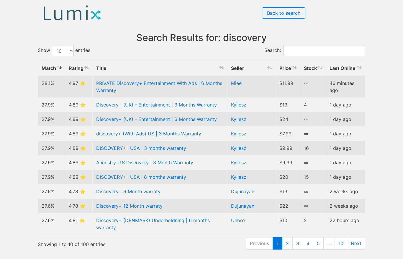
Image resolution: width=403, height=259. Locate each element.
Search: (272, 50)
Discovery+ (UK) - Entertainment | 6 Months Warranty (156, 119)
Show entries (64, 50)
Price (285, 68)
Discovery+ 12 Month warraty (129, 206)
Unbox (238, 220)
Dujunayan (242, 191)
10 (340, 243)
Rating (76, 68)
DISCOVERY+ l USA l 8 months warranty (141, 177)
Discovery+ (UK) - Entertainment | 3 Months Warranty (156, 105)
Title (101, 68)
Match (49, 68)
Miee (236, 83)
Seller (237, 68)
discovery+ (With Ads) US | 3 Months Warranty (148, 134)
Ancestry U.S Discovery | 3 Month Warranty (144, 162)
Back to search (283, 13)
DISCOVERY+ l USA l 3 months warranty (141, 148)
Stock (310, 68)
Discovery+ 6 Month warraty (128, 191)
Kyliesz (238, 105)
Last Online (343, 68)
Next (356, 243)
